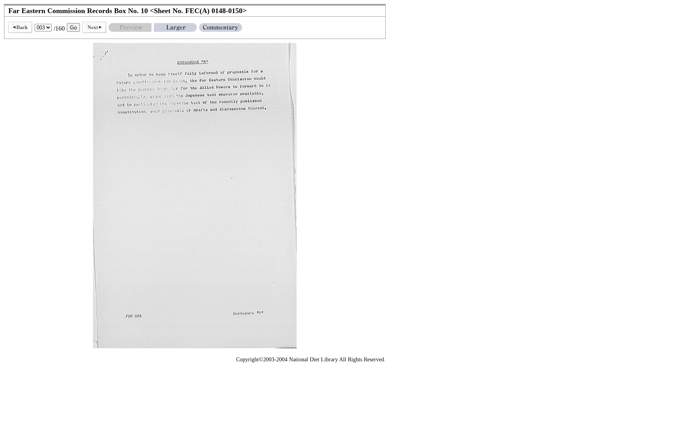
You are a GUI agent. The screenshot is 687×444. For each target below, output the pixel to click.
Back (20, 27)
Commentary (220, 27)
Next (94, 27)
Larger (175, 27)
